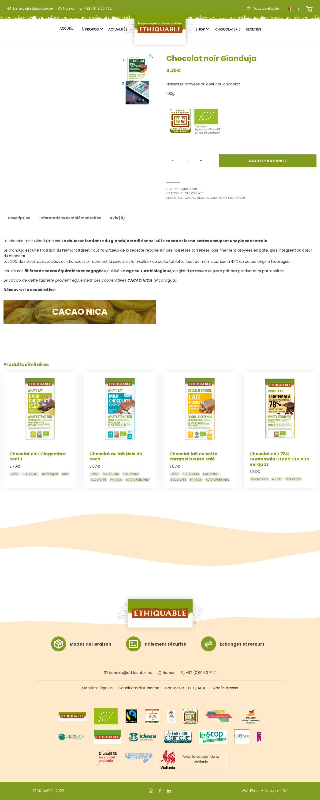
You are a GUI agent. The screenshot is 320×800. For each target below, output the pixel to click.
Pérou (15, 474)
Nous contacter (265, 8)
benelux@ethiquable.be (32, 8)
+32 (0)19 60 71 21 (97, 8)
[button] (295, 8)
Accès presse (225, 688)
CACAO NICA (194, 198)
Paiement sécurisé (165, 644)
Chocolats (194, 193)
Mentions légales (97, 688)
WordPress (251, 790)
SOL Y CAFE (30, 474)
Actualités (117, 29)
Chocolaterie (227, 29)
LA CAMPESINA (216, 198)
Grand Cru (293, 479)
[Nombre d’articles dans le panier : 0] (309, 9)
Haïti (65, 474)
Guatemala (259, 479)
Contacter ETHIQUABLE (186, 688)
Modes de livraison (90, 644)
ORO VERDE (130, 474)
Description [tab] (19, 217)
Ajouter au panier (267, 160)
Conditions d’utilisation (138, 688)
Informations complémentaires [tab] (70, 217)
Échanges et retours (242, 644)
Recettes (253, 29)
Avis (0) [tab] (117, 217)
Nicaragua (237, 198)
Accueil (66, 28)
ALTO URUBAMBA (137, 479)
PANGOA (116, 479)
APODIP (276, 479)
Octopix (271, 790)
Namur (68, 8)
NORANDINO (111, 474)
